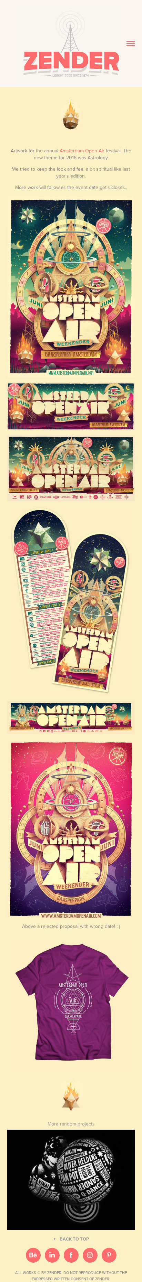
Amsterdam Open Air (82, 150)
